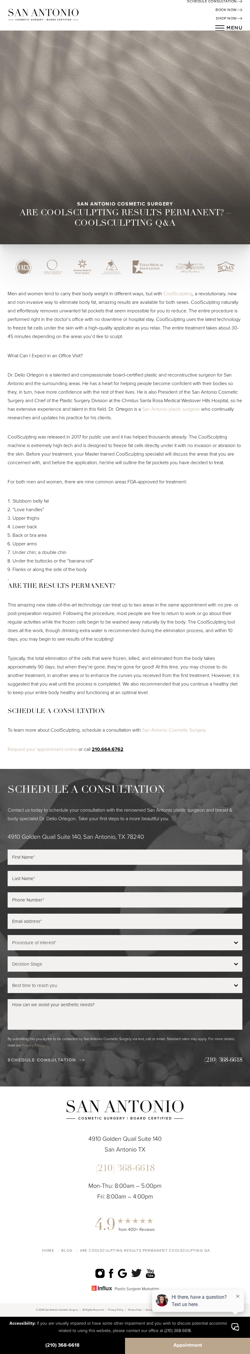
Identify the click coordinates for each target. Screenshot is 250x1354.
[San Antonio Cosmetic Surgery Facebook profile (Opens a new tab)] (111, 1273)
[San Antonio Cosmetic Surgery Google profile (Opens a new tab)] (122, 1273)
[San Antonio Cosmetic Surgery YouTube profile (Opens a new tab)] (150, 1273)
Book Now (226, 10)
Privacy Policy (33, 1045)
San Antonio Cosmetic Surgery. (174, 730)
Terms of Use (135, 1310)
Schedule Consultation (42, 1060)
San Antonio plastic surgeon (171, 409)
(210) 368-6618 (62, 1345)
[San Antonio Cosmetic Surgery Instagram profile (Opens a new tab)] (100, 1273)
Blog (67, 1250)
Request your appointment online (42, 749)
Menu (234, 28)
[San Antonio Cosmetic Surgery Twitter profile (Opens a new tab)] (136, 1272)
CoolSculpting (177, 294)
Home (48, 1250)
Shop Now (226, 18)
